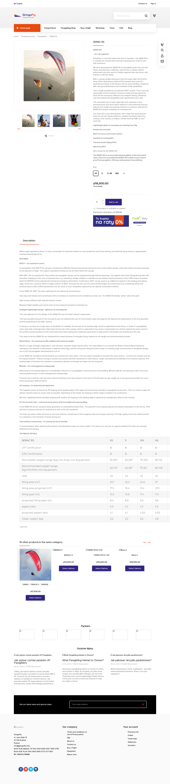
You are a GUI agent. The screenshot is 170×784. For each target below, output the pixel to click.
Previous (18, 635)
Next (151, 635)
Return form (72, 754)
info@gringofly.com (22, 746)
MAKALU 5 (68, 555)
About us (70, 741)
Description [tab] (29, 240)
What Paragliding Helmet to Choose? (83, 660)
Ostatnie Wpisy (85, 648)
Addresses (132, 742)
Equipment (71, 751)
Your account (130, 727)
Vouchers (131, 745)
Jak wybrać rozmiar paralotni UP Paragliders (32, 661)
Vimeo (30, 769)
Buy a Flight (72, 748)
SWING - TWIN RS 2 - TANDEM (35, 584)
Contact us (142, 4)
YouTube (25, 769)
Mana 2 (135, 555)
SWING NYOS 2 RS (101, 555)
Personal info (133, 732)
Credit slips (132, 739)
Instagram (36, 769)
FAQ (68, 738)
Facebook (21, 769)
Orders (130, 735)
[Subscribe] (143, 704)
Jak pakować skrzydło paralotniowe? (131, 660)
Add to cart (113, 202)
